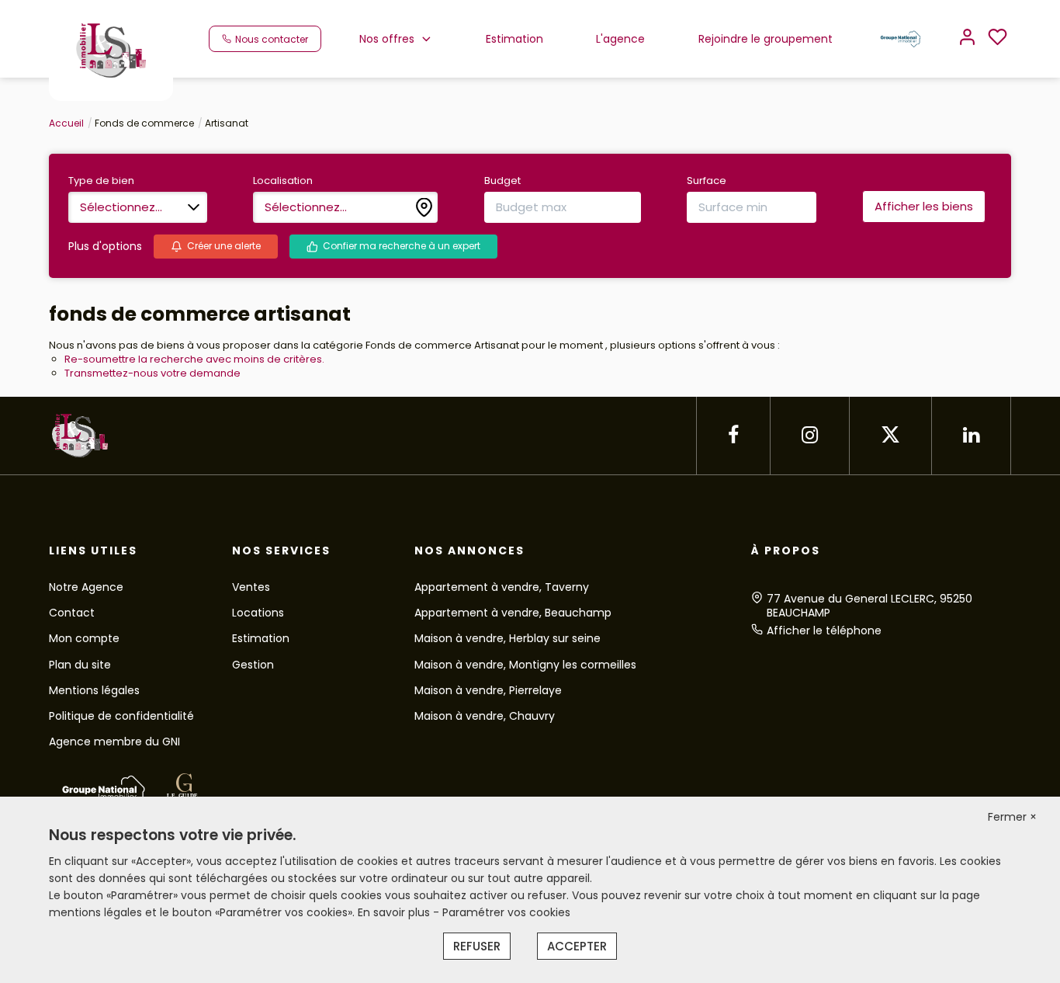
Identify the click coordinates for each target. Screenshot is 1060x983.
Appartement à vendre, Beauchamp (512, 612)
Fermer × (1012, 817)
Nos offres (386, 39)
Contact (72, 612)
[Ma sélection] (997, 38)
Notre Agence (86, 587)
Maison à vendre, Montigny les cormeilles (525, 664)
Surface (706, 181)
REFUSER (477, 946)
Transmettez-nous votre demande (152, 373)
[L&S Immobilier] (111, 49)
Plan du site (80, 664)
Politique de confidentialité (121, 716)
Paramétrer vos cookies (506, 912)
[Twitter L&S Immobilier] (890, 435)
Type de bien (101, 181)
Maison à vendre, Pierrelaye (488, 690)
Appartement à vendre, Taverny (501, 587)
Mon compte (84, 638)
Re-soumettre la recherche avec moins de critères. (194, 359)
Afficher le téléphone (824, 630)
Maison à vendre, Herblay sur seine (507, 638)
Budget (502, 181)
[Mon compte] (967, 38)
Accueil (66, 123)
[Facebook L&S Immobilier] (733, 435)
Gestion (253, 664)
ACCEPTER (577, 946)
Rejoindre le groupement (765, 39)
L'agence (620, 39)
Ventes (251, 587)
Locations (258, 612)
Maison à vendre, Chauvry (484, 716)
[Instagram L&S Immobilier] (810, 435)
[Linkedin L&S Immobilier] (971, 435)
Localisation (283, 181)
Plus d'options (105, 246)
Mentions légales (94, 690)
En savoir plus (395, 912)
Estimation (514, 39)
